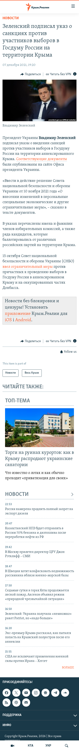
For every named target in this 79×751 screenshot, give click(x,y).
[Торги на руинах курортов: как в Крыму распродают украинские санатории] (39, 427)
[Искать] (66, 745)
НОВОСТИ (17, 494)
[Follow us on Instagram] (36, 693)
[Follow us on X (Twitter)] (16, 693)
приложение (18, 314)
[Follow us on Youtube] (26, 693)
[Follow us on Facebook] (7, 693)
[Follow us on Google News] (46, 693)
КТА (30, 745)
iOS (8, 320)
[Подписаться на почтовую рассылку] (26, 702)
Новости (11, 18)
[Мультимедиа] (12, 745)
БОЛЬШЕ (68, 667)
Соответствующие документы (41, 159)
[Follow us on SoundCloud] (65, 693)
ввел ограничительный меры (28, 267)
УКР (48, 745)
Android (23, 320)
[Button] (30, 74)
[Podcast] (16, 702)
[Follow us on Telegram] (55, 693)
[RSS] (7, 702)
